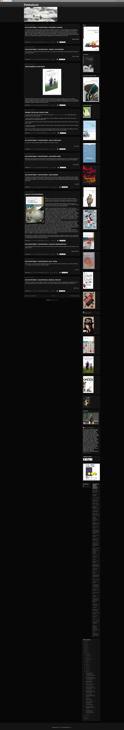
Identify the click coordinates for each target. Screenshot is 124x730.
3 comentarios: (53, 254)
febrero (87, 671)
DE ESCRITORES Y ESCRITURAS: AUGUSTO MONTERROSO (45, 244)
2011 (86, 647)
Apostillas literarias (95, 495)
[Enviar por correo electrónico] (60, 42)
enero (87, 714)
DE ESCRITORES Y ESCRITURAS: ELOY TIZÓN (41, 261)
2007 (86, 717)
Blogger (70, 727)
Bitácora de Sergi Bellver (95, 511)
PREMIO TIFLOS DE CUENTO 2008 (36, 112)
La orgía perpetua (94, 596)
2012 (86, 645)
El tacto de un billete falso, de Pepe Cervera (96, 565)
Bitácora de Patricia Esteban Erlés (95, 507)
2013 (86, 643)
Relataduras (31, 4)
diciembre (88, 653)
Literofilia (94, 607)
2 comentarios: (53, 42)
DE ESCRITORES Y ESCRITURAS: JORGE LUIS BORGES (44, 49)
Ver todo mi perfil (86, 452)
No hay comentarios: (54, 187)
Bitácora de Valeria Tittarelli (96, 514)
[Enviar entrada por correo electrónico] (58, 42)
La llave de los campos (96, 590)
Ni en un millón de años (96, 613)
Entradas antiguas (75, 295)
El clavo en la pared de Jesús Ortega (95, 539)
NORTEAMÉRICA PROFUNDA (35, 66)
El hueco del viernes (95, 556)
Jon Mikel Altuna (95, 582)
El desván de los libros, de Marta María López (95, 544)
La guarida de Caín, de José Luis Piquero (95, 585)
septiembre (88, 659)
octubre (87, 657)
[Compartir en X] (62, 42)
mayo (87, 666)
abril (87, 668)
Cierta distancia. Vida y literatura (96, 523)
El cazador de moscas (95, 536)
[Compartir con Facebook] (63, 42)
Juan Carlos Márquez (89, 427)
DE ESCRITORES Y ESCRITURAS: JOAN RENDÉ (41, 175)
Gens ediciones (95, 572)
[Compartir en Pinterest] (65, 42)
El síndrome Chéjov (95, 562)
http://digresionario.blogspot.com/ (96, 576)
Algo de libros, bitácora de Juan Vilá (96, 491)
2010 (86, 648)
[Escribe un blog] (61, 42)
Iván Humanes (96, 579)
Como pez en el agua (95, 527)
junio (87, 664)
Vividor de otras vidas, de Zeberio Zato (96, 634)
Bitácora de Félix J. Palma (96, 504)
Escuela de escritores (95, 569)
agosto (87, 661)
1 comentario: (52, 59)
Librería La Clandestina (95, 605)
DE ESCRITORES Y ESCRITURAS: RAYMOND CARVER (43, 27)
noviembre (88, 655)
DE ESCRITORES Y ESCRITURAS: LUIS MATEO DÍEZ (43, 156)
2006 (86, 718)
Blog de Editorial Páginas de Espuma (95, 518)
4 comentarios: (53, 149)
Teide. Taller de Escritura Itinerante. (96, 622)
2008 (86, 652)
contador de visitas (87, 313)
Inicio (53, 295)
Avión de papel (96, 497)
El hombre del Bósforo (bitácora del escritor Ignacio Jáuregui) (95, 551)
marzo (87, 669)
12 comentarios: (53, 132)
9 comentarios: (53, 105)
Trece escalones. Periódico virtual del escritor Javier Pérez (96, 628)
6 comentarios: (53, 240)
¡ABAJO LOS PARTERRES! (34, 194)
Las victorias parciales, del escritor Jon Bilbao (95, 600)
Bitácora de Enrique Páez (95, 500)
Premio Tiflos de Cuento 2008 (58, 114)
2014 (86, 641)
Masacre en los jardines (95, 610)
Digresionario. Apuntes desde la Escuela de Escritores (96, 531)
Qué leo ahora (96, 619)
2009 (86, 650)
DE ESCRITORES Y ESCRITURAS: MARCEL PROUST (43, 280)
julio (87, 662)
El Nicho (94, 559)
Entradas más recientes (30, 295)
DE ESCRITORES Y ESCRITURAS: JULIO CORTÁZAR (43, 140)
